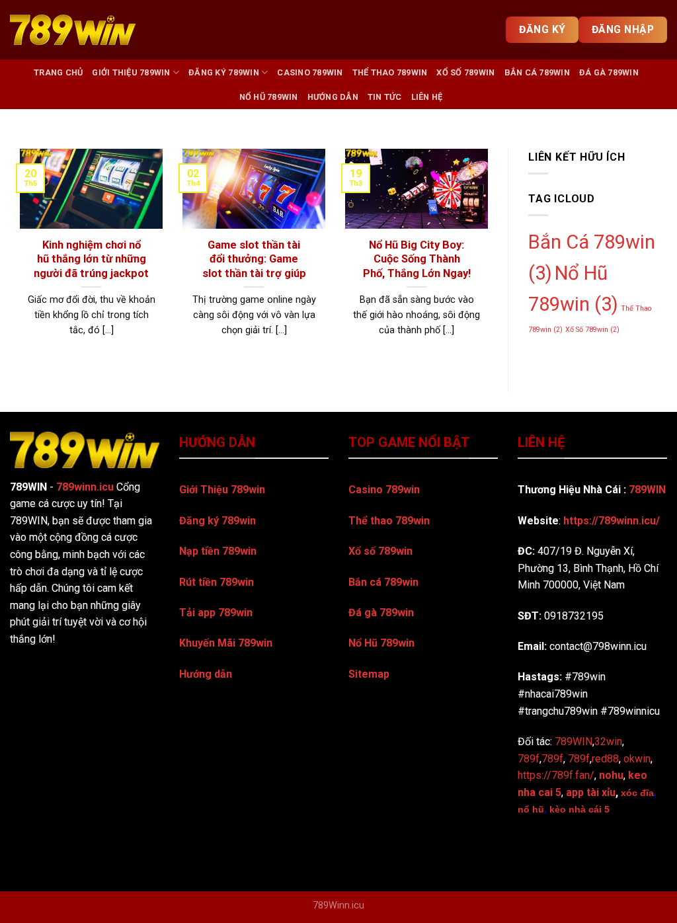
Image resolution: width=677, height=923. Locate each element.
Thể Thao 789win (390, 72)
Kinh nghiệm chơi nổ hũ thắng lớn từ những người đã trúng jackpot (91, 259)
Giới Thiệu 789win (131, 72)
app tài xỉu (591, 792)
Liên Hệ (427, 97)
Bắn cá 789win (383, 582)
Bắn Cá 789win (537, 72)
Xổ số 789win (380, 551)
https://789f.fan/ (556, 775)
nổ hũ (531, 809)
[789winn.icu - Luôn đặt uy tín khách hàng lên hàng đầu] (73, 30)
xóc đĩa (637, 792)
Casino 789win (309, 72)
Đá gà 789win (381, 612)
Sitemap (368, 674)
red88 (605, 758)
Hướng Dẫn (332, 97)
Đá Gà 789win (609, 72)
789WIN (647, 489)
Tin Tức (385, 97)
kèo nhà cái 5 (579, 809)
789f (552, 758)
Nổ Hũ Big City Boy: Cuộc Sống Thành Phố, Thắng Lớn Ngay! (417, 259)
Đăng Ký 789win (223, 72)
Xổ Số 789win (465, 72)
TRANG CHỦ (58, 72)
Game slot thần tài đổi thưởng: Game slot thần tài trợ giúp (254, 259)
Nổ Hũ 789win (268, 97)
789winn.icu (85, 487)
